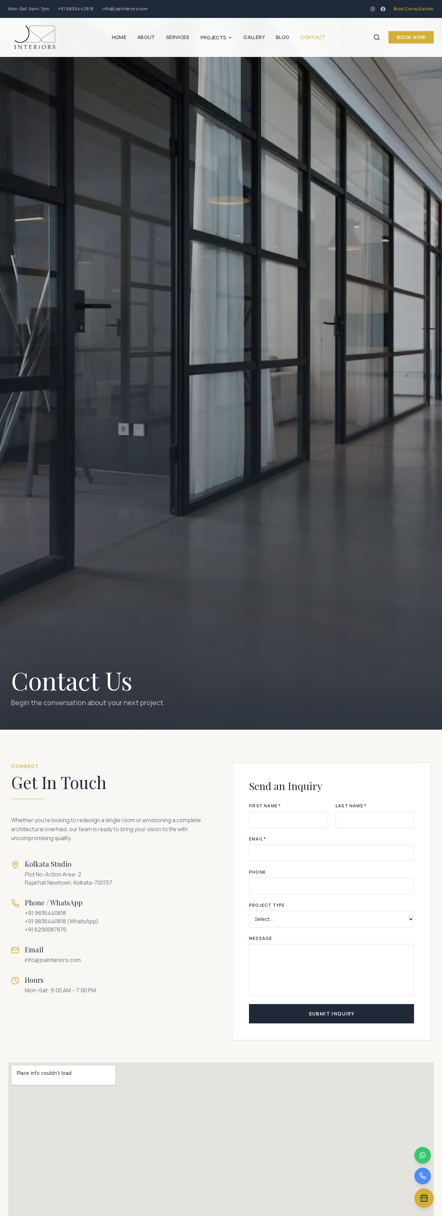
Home (119, 37)
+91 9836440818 (76, 9)
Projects (214, 37)
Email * (257, 839)
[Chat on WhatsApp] (422, 1155)
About (146, 37)
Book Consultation (414, 9)
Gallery (254, 37)
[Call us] (422, 1176)
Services (178, 37)
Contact (312, 37)
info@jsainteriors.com (125, 9)
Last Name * (351, 806)
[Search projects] (376, 37)
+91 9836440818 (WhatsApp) (61, 921)
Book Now (411, 37)
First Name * (265, 806)
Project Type (267, 905)
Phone (257, 872)
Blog (282, 37)
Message (260, 938)
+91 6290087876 (46, 929)
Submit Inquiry (332, 1013)
